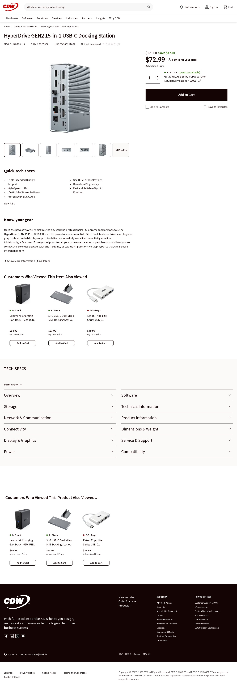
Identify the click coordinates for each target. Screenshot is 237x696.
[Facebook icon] (6, 636)
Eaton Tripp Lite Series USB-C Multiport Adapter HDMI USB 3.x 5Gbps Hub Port (95, 543)
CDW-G (128, 654)
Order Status (126, 601)
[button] (228, 7)
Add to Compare (159, 107)
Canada (137, 654)
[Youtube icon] (23, 636)
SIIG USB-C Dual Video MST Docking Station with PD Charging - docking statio (59, 543)
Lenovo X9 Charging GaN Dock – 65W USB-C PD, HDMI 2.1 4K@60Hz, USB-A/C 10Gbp (22, 543)
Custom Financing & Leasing (207, 611)
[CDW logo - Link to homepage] (9, 7)
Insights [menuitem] (100, 18)
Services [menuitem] (57, 18)
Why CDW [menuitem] (114, 18)
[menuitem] (181, 7)
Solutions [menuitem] (42, 18)
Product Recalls (201, 615)
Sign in (176, 59)
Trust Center (162, 640)
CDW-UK (146, 654)
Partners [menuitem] (87, 18)
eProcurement (201, 607)
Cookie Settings (12, 676)
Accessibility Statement (167, 611)
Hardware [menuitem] (12, 18)
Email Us (43, 654)
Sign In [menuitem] (214, 7)
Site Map (8, 672)
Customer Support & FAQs (206, 602)
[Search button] (149, 7)
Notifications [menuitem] (192, 7)
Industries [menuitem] (72, 18)
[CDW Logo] (9, 7)
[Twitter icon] (17, 636)
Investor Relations (165, 619)
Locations (161, 627)
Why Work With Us (164, 602)
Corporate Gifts (201, 619)
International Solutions (167, 623)
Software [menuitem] (27, 18)
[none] (12, 18)
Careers (160, 615)
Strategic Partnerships (166, 636)
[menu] (190, 7)
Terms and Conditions (75, 672)
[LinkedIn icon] (12, 636)
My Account (125, 597)
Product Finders (202, 623)
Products (124, 605)
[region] (118, 318)
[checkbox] (147, 107)
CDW (120, 654)
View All (8, 203)
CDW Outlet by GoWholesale (207, 627)
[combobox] (83, 7)
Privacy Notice (27, 672)
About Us (161, 607)
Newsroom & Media (165, 632)
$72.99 (155, 59)
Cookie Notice (49, 672)
